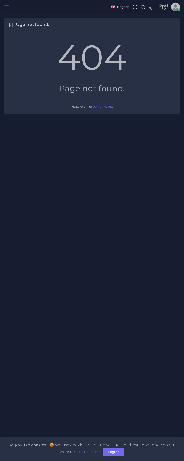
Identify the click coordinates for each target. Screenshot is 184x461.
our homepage (102, 106)
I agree (113, 452)
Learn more (88, 451)
